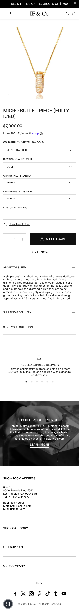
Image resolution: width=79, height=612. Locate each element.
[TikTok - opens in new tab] (47, 593)
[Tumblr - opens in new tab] (55, 593)
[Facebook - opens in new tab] (15, 593)
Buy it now (39, 252)
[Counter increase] (22, 239)
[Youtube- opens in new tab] (63, 593)
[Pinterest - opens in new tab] (39, 593)
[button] (5, 13)
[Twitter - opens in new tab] (23, 593)
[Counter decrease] (7, 239)
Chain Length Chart (19, 224)
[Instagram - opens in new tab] (31, 593)
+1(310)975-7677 (19, 496)
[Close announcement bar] (75, 3)
